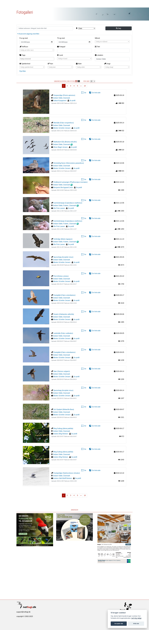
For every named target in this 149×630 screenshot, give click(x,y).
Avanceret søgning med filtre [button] (28, 34)
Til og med (61, 38)
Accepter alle (118, 623)
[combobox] (112, 41)
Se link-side (95, 93)
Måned (97, 38)
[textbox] (112, 41)
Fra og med (23, 38)
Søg (119, 28)
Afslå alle (136, 623)
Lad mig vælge (136, 618)
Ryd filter (22, 71)
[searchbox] (37, 59)
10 (85, 86)
